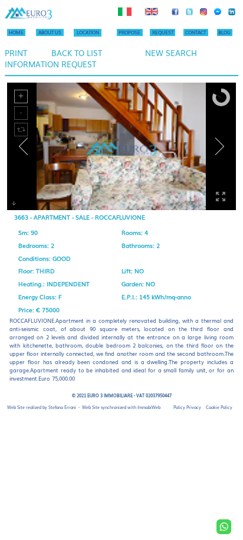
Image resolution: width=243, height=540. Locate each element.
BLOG (224, 32)
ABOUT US (49, 32)
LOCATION (88, 32)
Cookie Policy (219, 407)
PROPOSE (129, 32)
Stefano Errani (62, 407)
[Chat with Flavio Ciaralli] (223, 526)
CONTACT (195, 32)
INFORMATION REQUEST (50, 64)
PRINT (16, 52)
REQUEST (162, 32)
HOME (16, 32)
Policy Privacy (187, 407)
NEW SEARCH (171, 52)
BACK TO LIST (76, 52)
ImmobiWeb (148, 407)
